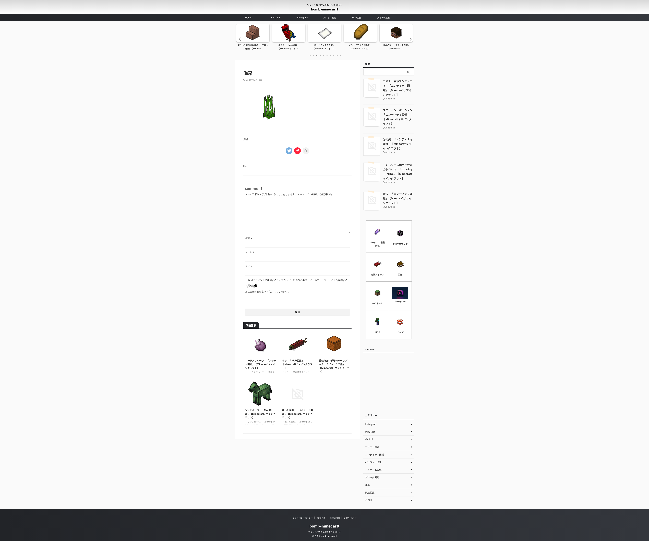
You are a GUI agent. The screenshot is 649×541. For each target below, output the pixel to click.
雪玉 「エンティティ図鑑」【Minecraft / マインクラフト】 (398, 198)
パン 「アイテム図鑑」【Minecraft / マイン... (360, 47)
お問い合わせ (350, 518)
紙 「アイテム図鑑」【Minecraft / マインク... (324, 47)
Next (409, 39)
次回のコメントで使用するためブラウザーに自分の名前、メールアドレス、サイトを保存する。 (299, 280)
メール (249, 252)
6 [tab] (327, 55)
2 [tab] (313, 55)
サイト (248, 266)
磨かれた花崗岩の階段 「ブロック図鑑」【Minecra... (253, 47)
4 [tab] (320, 55)
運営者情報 (335, 518)
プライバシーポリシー (303, 518)
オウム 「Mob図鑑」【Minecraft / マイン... (289, 47)
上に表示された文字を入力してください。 (267, 291)
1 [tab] (310, 55)
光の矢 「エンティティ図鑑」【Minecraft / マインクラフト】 (398, 144)
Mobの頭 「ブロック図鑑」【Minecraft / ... (396, 47)
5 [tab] (323, 55)
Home (248, 17)
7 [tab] (330, 55)
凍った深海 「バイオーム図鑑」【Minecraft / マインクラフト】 (297, 414)
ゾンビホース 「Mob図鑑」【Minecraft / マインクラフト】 (260, 414)
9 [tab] (337, 55)
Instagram (302, 17)
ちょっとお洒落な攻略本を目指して (324, 532)
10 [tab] (340, 55)
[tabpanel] (252, 38)
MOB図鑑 (356, 17)
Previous (239, 39)
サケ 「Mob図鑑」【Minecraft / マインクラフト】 (297, 364)
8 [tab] (333, 55)
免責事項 (321, 518)
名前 (248, 238)
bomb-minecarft (324, 9)
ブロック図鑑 (329, 17)
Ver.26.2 (275, 17)
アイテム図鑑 (383, 17)
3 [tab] (317, 55)
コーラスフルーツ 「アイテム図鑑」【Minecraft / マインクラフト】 (260, 364)
